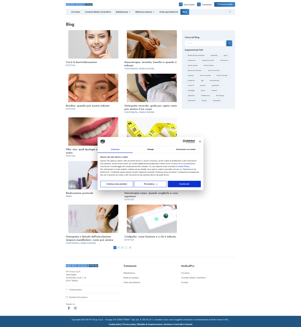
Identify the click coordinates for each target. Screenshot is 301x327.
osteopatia (216, 100)
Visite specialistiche (168, 12)
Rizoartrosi (224, 60)
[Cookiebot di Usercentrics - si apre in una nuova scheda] (184, 141)
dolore (203, 90)
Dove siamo (189, 4)
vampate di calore (208, 60)
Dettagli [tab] (150, 149)
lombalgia (191, 90)
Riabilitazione (122, 12)
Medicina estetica (143, 12)
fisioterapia (220, 95)
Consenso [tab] (115, 149)
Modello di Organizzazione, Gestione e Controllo (160, 324)
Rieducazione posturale (196, 55)
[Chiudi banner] (200, 141)
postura (202, 85)
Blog (185, 12)
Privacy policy (129, 324)
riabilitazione (205, 95)
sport (225, 55)
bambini (214, 90)
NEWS (69, 196)
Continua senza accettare (116, 184)
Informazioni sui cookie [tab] (185, 149)
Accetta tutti (184, 184)
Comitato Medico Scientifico (98, 12)
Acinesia (191, 75)
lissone (204, 100)
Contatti (184, 282)
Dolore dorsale (222, 75)
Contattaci (207, 4)
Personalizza (149, 184)
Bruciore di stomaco (195, 70)
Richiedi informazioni (78, 297)
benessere (192, 100)
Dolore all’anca (209, 65)
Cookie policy (115, 324)
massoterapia (214, 80)
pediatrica (191, 80)
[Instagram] (75, 308)
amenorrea (192, 60)
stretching (214, 55)
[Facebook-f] (69, 308)
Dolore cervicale (214, 70)
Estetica (70, 65)
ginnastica (191, 95)
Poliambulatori (75, 290)
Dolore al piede (205, 75)
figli (202, 80)
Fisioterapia (131, 68)
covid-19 (191, 85)
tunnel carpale (193, 65)
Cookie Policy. (183, 166)
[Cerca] (229, 43)
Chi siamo (75, 12)
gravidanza (215, 85)
